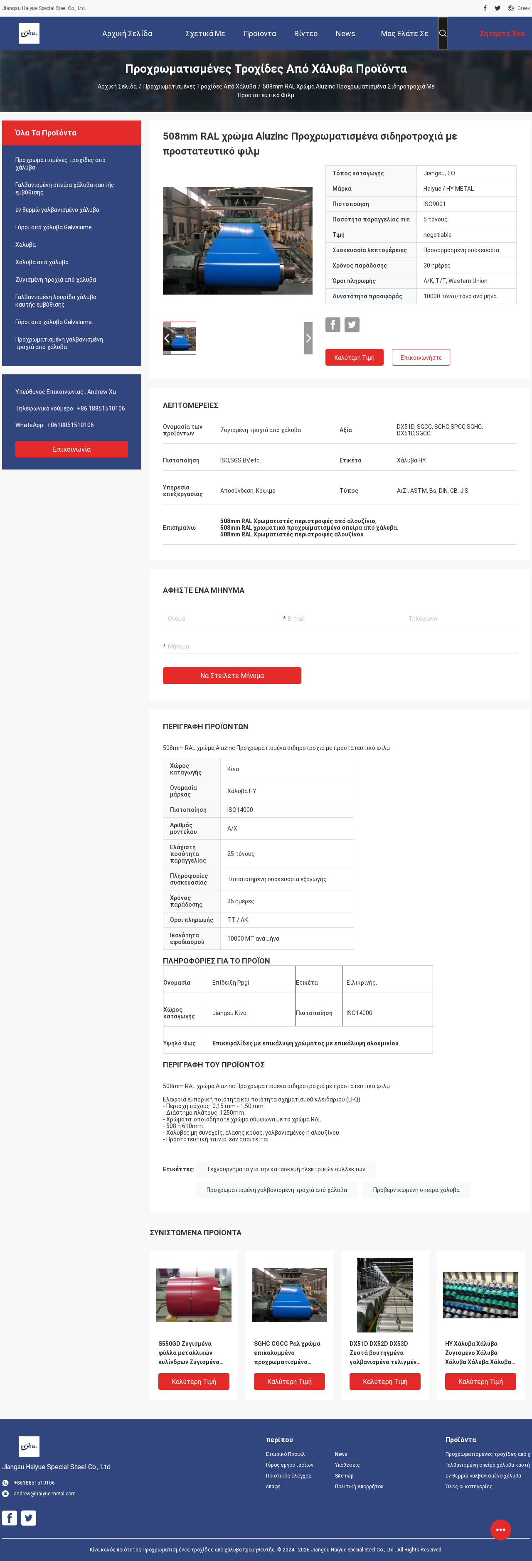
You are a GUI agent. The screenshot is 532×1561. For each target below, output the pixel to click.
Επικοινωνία (72, 449)
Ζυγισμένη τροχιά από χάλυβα (55, 279)
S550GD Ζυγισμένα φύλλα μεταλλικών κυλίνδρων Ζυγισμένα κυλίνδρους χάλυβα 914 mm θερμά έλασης (191, 1353)
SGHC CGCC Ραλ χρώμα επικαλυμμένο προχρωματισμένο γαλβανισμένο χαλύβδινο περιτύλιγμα (289, 1353)
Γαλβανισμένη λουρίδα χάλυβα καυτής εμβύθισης (55, 301)
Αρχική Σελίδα (117, 86)
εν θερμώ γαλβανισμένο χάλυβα (57, 209)
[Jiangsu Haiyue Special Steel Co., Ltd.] (29, 33)
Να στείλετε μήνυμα (232, 676)
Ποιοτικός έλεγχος (288, 1476)
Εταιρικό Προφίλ (285, 1454)
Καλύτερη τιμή (354, 357)
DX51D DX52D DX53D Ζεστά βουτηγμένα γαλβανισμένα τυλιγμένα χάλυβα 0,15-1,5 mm (385, 1353)
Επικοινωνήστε (421, 357)
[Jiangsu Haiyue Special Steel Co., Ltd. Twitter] (498, 8)
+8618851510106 (70, 425)
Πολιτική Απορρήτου (359, 1487)
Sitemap (344, 1476)
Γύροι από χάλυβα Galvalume (53, 227)
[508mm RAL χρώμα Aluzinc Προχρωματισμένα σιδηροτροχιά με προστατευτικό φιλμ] (238, 240)
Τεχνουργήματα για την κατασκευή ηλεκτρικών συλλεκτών (286, 1169)
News (341, 1454)
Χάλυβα (25, 244)
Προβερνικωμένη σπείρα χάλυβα (416, 1190)
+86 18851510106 (101, 408)
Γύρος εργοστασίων (289, 1465)
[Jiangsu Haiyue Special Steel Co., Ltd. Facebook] (485, 8)
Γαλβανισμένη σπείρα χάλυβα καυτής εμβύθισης (64, 189)
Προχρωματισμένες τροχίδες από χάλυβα (199, 86)
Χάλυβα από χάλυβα (42, 262)
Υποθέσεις (347, 1465)
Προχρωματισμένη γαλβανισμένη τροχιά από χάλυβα (59, 343)
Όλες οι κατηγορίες (469, 1487)
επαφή (273, 1487)
